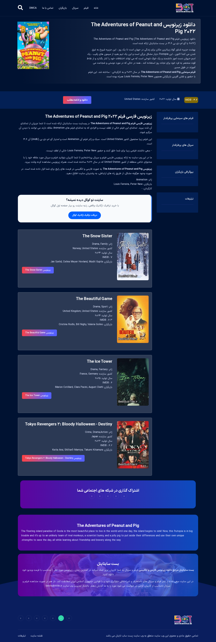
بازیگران (63, 8)
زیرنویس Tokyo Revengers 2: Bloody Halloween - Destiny (53, 458)
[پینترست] (53, 618)
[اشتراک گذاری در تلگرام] (100, 496)
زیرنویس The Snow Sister (38, 270)
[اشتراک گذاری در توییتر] (116, 496)
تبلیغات (22, 636)
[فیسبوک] (69, 618)
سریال (75, 8)
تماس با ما (47, 8)
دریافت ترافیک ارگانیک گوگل (84, 215)
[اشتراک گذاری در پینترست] (108, 496)
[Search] (20, 8)
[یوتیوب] (37, 618)
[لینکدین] (21, 618)
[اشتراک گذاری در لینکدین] (92, 496)
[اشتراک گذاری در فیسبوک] (124, 496)
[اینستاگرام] (29, 618)
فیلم (86, 8)
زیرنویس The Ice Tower (36, 395)
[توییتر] (61, 618)
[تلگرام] (45, 618)
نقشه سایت (37, 636)
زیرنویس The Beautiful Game (39, 332)
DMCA (33, 8)
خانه (96, 8)
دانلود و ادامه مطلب (77, 100)
